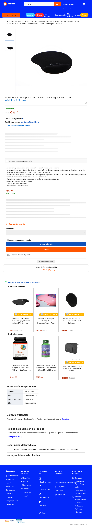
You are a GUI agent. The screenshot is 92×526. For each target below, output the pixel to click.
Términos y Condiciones (10, 488)
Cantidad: (10, 228)
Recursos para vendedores (26, 494)
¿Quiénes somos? (12, 475)
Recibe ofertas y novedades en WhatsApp (24, 282)
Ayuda (77, 15)
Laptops (64, 15)
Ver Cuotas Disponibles (29, 122)
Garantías (65, 419)
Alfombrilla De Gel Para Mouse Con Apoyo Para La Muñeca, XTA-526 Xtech (20, 320)
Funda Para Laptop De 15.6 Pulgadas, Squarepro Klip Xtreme (72, 368)
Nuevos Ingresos (47, 15)
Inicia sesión (25, 478)
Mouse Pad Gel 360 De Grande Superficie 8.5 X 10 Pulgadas (71, 320)
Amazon (30, 15)
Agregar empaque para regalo (20, 161)
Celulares (58, 15)
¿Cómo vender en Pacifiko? (26, 487)
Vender (84, 15)
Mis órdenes (70, 15)
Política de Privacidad (9, 495)
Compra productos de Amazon (12, 502)
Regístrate (24, 481)
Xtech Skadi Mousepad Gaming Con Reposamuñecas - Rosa (46, 320)
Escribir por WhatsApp (14, 437)
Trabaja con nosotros (10, 481)
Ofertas (39, 15)
